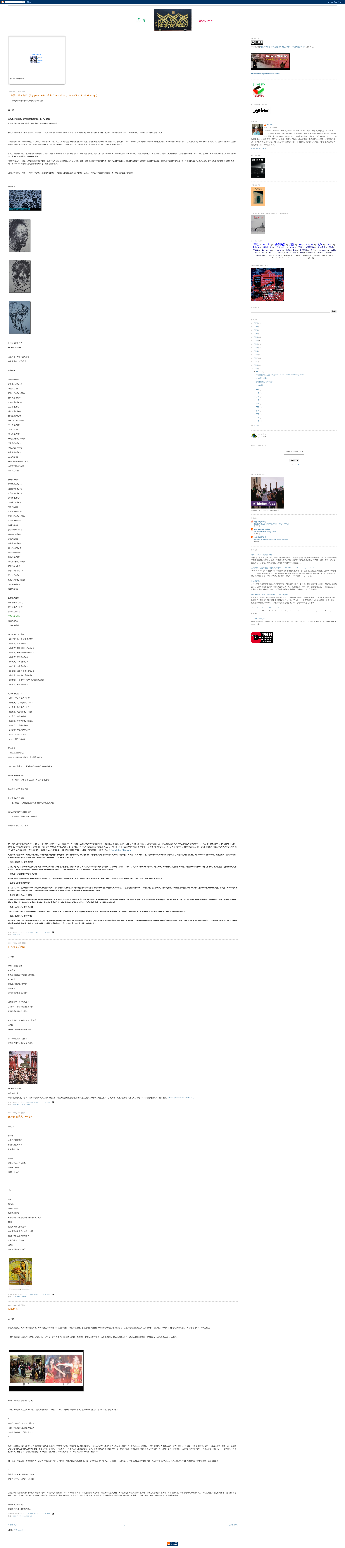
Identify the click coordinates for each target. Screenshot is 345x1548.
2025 (256, 326)
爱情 (301, 253)
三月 (258, 414)
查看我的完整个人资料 (258, 148)
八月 (258, 396)
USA (280, 258)
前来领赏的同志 (16, 946)
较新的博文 (12, 1524)
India (270, 253)
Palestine (279, 253)
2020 (256, 333)
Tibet (273, 258)
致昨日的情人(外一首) (20, 1116)
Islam (256, 247)
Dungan (315, 255)
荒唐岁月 (280, 247)
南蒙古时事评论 (260, 521)
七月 (258, 400)
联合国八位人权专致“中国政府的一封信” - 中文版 (271, 524)
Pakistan (328, 252)
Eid (18, 1297)
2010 (256, 365)
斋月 (312, 250)
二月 (258, 417)
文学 (18, 934)
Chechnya (309, 252)
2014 (256, 351)
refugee (305, 258)
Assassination (288, 255)
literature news (295, 258)
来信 (294, 253)
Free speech (322, 250)
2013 (256, 354)
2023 (256, 330)
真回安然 (270, 124)
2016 (256, 344)
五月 (258, 407)
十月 (258, 389)
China (15, 1516)
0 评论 (47, 932)
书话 (288, 253)
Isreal (323, 255)
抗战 (313, 258)
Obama (319, 252)
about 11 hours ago (188, 1097)
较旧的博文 (233, 1524)
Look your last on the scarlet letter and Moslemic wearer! (269, 608)
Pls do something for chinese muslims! (265, 73)
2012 (256, 358)
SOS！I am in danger (256, 618)
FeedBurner (299, 465)
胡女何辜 (13, 1308)
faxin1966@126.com (121, 850)
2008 (256, 425)
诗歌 (14, 934)
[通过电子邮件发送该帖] (52, 932)
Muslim (20, 1104)
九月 (258, 393)
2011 (256, 361)
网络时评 (267, 247)
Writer (255, 250)
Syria (329, 255)
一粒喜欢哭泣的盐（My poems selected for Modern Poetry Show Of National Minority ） (53, 95)
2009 (256, 368)
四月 (258, 410)
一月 (258, 421)
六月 (258, 403)
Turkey (270, 255)
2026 (256, 323)
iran (286, 258)
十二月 (259, 371)
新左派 (278, 255)
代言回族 (310, 247)
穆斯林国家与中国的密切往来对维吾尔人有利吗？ (272, 539)
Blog (263, 253)
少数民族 (280, 244)
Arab (291, 247)
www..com (37, 54)
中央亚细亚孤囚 (260, 537)
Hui (300, 244)
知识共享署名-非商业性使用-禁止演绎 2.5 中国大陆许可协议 (283, 47)
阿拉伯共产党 (254, 581)
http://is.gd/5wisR (174, 1097)
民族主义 (322, 247)
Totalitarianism (259, 255)
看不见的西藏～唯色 (262, 529)
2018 (256, 340)
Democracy (306, 255)
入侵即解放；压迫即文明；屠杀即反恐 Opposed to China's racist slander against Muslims (282, 568)
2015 (256, 347)
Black (297, 255)
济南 (300, 247)
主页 (123, 1524)
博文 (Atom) (18, 1530)
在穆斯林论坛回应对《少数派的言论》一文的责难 (268, 594)
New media (266, 250)
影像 (288, 250)
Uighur (27, 1104)
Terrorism (279, 250)
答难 (331, 247)
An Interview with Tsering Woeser (265, 531)
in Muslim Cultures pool (40, 59)
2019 (256, 337)
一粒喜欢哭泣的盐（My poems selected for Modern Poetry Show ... (280, 374)
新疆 (291, 244)
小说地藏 (303, 250)
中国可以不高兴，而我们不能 (260, 554)
